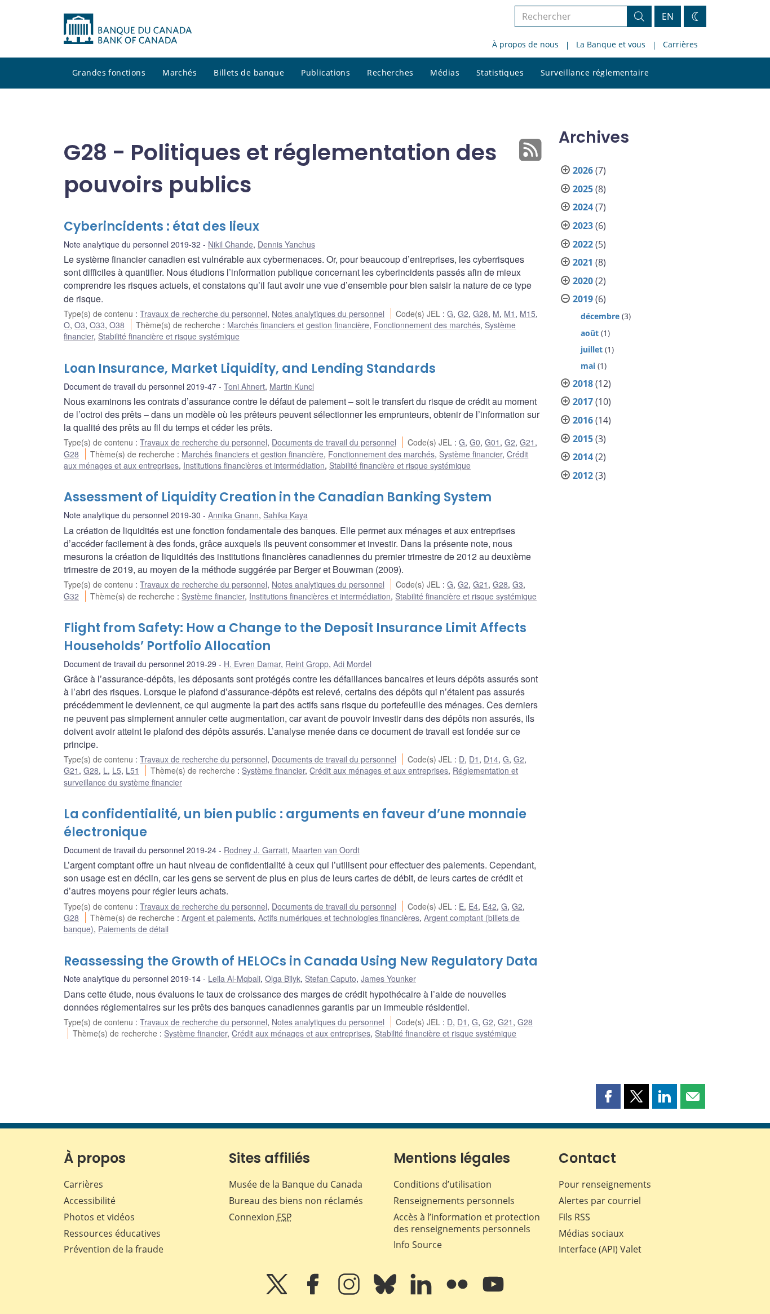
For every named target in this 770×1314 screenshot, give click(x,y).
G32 (71, 596)
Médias (444, 72)
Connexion (260, 1217)
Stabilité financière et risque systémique (169, 336)
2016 (583, 420)
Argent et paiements (218, 917)
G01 (492, 442)
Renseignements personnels (454, 1200)
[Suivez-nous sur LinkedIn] (422, 1292)
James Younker (388, 978)
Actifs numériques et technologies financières (338, 917)
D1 (474, 759)
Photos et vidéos (99, 1217)
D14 (491, 759)
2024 (583, 207)
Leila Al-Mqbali (234, 978)
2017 (583, 401)
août (590, 333)
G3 (517, 584)
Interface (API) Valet (600, 1249)
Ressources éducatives (112, 1233)
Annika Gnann (233, 515)
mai (588, 365)
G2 (463, 313)
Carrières (680, 44)
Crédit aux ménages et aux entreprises (378, 770)
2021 (583, 262)
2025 (583, 189)
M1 (509, 313)
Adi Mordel (352, 663)
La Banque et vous (610, 44)
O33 (97, 324)
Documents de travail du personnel (334, 442)
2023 (583, 225)
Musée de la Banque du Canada (295, 1184)
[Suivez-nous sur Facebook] (314, 1292)
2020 (583, 281)
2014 (583, 457)
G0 (475, 442)
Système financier (470, 454)
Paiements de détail (133, 928)
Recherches (390, 72)
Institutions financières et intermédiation (254, 465)
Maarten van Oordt (326, 850)
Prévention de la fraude (113, 1249)
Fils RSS (574, 1217)
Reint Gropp (307, 663)
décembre (600, 316)
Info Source (417, 1244)
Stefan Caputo (330, 978)
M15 (528, 313)
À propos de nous (525, 44)
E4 (473, 906)
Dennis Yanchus (286, 244)
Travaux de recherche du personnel (203, 313)
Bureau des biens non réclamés (296, 1200)
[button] (608, 1096)
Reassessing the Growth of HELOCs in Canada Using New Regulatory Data (301, 961)
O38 (117, 324)
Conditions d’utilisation (442, 1184)
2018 (583, 383)
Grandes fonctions (108, 72)
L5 (116, 770)
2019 (583, 299)
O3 (79, 324)
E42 (490, 906)
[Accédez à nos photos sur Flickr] (458, 1292)
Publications (325, 72)
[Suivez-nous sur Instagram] (350, 1292)
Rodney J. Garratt (255, 850)
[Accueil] (128, 29)
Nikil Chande (230, 244)
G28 (480, 313)
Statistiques (500, 72)
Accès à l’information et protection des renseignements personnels (466, 1223)
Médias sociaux (591, 1233)
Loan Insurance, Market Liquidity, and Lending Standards (250, 368)
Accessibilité (90, 1200)
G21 (527, 442)
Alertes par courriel (600, 1200)
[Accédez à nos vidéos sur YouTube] (493, 1292)
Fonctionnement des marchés (427, 324)
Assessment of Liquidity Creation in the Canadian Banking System (278, 497)
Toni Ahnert (244, 386)
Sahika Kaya (285, 515)
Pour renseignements (605, 1184)
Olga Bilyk (282, 978)
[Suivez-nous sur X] (278, 1292)
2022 (583, 244)
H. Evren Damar (252, 663)
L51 (132, 770)
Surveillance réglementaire (595, 72)
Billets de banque (249, 72)
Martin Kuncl (291, 386)
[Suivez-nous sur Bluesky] (386, 1292)
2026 (583, 170)
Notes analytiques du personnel (328, 313)
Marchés (179, 72)
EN (668, 16)
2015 (583, 439)
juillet (592, 349)
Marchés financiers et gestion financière (298, 324)
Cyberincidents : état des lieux (161, 226)
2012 (583, 475)
